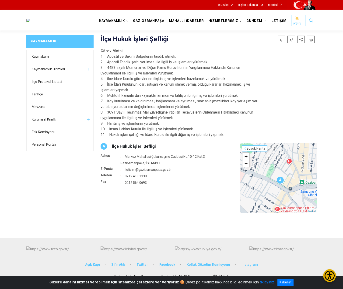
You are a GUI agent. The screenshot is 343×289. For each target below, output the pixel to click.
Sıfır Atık (118, 265)
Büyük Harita (256, 148)
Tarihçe (37, 94)
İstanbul (272, 5)
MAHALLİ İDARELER (186, 21)
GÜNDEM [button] (254, 21)
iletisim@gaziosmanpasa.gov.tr (148, 169)
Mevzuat (38, 107)
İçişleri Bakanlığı (248, 5)
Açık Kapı (92, 265)
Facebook (167, 265)
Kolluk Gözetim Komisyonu (208, 265)
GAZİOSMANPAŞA (148, 21)
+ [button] (246, 156)
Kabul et (285, 282)
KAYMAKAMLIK (43, 41)
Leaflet (312, 211)
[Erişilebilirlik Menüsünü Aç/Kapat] (329, 275)
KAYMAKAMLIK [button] (112, 21)
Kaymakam (40, 56)
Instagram (250, 265)
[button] (301, 39)
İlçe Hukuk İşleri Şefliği (134, 146)
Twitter (142, 265)
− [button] (246, 163)
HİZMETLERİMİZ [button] (223, 21)
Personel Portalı (44, 144)
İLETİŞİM (278, 21)
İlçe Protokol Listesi (47, 82)
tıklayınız (267, 282)
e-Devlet (223, 5)
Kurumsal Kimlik (44, 119)
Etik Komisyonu (43, 132)
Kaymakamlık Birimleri (48, 69)
